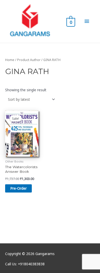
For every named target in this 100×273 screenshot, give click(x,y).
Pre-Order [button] (18, 188)
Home (9, 60)
